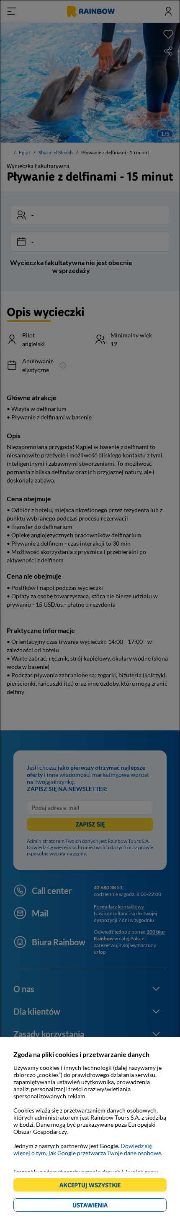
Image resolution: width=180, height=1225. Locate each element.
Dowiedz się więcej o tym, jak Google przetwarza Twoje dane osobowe (87, 1149)
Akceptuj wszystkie (93, 1186)
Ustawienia (104, 1206)
